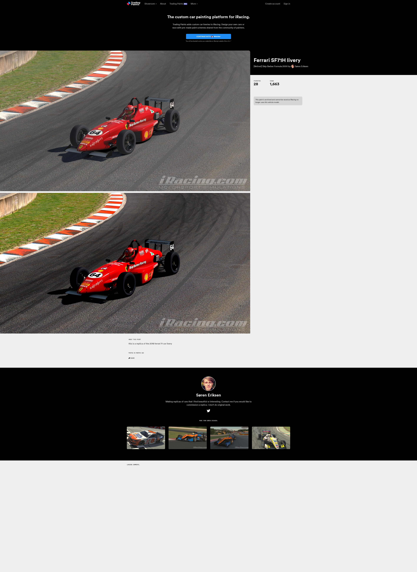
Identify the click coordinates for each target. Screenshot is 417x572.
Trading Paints (178, 3)
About (163, 3)
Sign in (287, 3)
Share (133, 358)
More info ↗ (227, 41)
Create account (272, 3)
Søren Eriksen (212, 420)
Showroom (150, 3)
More (193, 3)
